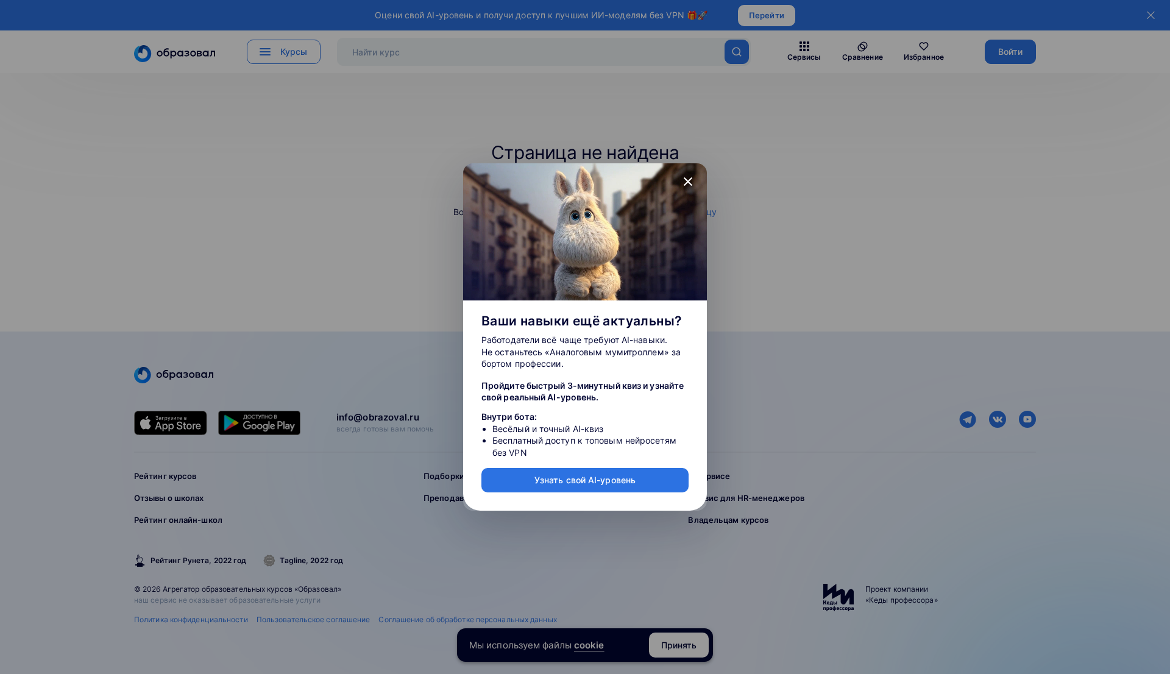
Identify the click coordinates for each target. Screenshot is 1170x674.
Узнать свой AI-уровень (585, 480)
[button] (688, 182)
